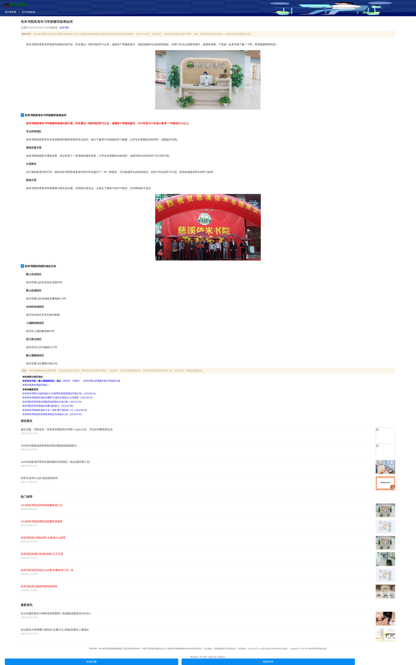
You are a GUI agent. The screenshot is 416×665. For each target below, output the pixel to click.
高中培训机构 (28, 12)
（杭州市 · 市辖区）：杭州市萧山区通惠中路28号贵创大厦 (71, 381)
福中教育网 (10, 12)
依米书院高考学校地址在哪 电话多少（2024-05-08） (48, 406)
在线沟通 (91, 661)
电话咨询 (268, 661)
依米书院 (64, 27)
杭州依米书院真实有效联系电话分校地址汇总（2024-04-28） (52, 414)
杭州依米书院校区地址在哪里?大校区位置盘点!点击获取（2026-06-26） (58, 397)
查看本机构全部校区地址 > (35, 385)
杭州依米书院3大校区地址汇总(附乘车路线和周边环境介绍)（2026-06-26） (59, 393)
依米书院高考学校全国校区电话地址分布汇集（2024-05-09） (52, 402)
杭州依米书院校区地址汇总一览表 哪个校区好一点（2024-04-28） (55, 410)
